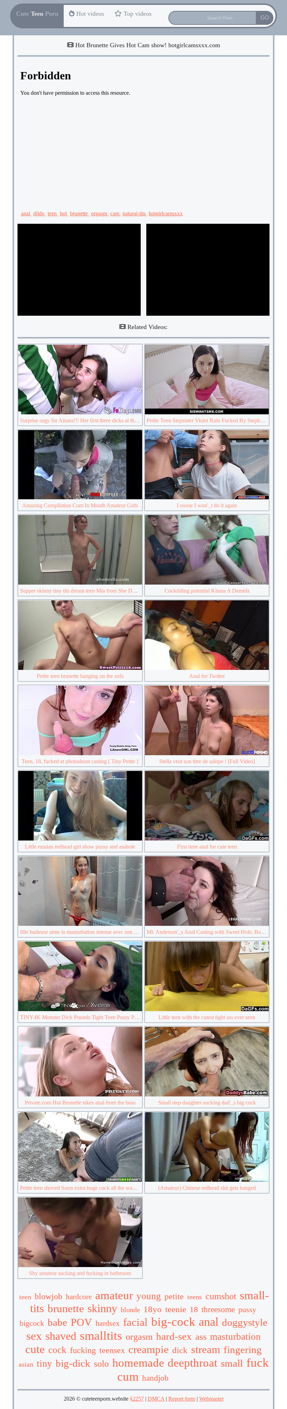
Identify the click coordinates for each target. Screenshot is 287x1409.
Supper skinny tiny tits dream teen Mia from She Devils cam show (93, 591)
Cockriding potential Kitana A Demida (207, 591)
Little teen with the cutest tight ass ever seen (207, 1017)
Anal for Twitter (207, 676)
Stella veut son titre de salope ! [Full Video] (207, 761)
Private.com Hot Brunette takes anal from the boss (80, 1103)
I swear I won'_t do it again (207, 505)
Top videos (137, 13)
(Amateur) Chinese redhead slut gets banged (207, 1188)
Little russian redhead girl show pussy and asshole (80, 847)
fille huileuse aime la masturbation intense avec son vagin (83, 932)
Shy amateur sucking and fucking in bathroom (80, 1273)
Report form (181, 1399)
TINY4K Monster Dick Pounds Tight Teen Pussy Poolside (85, 1017)
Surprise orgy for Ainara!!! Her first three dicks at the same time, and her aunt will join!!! (117, 420)
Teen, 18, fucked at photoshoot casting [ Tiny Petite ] (80, 761)
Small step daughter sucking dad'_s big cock (207, 1103)
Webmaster (211, 1399)
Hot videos (89, 13)
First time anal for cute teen (207, 847)
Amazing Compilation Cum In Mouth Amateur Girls (80, 505)
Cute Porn (37, 13)
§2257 (137, 1399)
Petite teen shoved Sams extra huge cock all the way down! (85, 1188)
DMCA (156, 1399)
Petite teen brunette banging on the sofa (80, 676)
